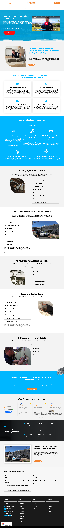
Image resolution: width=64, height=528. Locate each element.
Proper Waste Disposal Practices (13, 305)
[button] (57, 3)
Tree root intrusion (10, 235)
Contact (49, 8)
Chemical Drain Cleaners (40, 281)
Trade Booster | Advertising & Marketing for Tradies (43, 526)
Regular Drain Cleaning (11, 302)
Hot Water (39, 8)
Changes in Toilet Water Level (41, 199)
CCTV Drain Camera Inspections (41, 271)
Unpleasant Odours (39, 186)
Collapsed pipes (10, 244)
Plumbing (24, 8)
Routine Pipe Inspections (12, 311)
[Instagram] (7, 515)
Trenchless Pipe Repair (39, 355)
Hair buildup (9, 222)
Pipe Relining (37, 348)
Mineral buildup (10, 241)
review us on (8, 411)
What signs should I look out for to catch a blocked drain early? (45, 480)
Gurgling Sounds (38, 183)
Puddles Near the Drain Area (40, 202)
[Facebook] (5, 515)
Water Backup (38, 189)
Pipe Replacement (38, 351)
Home (14, 8)
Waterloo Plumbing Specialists (9, 21)
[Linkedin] (8, 515)
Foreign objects (10, 231)
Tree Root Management (11, 315)
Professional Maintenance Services (14, 321)
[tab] (46, 179)
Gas (44, 8)
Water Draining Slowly (39, 180)
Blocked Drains (31, 8)
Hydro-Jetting (37, 275)
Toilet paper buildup (11, 238)
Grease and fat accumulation (13, 225)
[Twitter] (11, 515)
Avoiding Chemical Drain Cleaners (14, 318)
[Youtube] (10, 515)
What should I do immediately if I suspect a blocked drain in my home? (18, 490)
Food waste (9, 228)
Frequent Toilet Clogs (39, 192)
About (18, 8)
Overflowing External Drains (40, 195)
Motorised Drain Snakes (40, 278)
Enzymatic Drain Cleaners (40, 284)
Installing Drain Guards (11, 308)
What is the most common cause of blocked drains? (44, 483)
